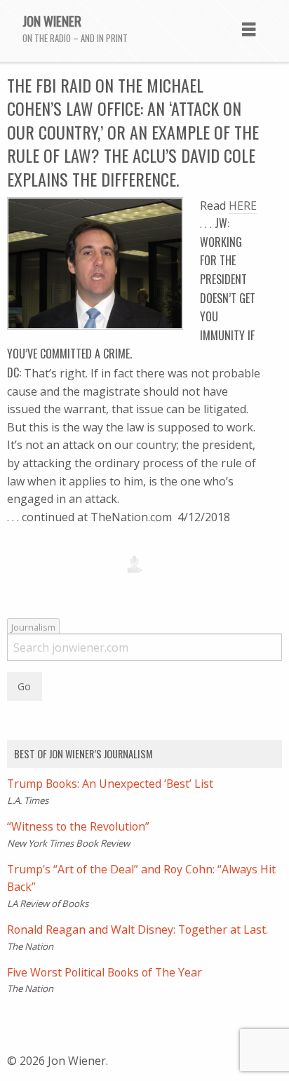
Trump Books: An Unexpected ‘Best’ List (110, 783)
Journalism (33, 627)
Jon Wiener (51, 20)
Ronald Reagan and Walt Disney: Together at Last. (137, 929)
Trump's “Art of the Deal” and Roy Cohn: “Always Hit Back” (141, 878)
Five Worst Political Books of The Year (104, 972)
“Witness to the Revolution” (78, 826)
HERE (243, 205)
